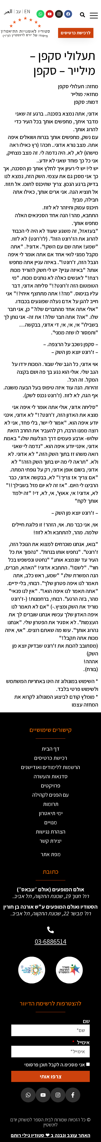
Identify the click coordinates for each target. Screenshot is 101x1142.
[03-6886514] (50, 929)
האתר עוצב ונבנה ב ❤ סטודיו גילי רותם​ (50, 1135)
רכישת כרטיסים (50, 758)
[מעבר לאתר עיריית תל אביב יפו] (32, 970)
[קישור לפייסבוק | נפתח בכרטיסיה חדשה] (68, 14)
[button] (82, 14)
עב (18, 11)
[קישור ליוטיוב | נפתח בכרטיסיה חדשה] (50, 14)
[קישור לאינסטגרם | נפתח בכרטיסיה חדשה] (59, 14)
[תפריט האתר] (94, 15)
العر (8, 11)
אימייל (83, 1042)
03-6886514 (50, 941)
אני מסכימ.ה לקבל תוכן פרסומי (54, 1064)
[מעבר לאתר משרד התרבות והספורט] (69, 970)
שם (86, 1021)
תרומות (50, 804)
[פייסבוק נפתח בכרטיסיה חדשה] (72, 1095)
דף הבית (50, 748)
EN (27, 11)
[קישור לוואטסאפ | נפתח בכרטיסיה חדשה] (40, 14)
